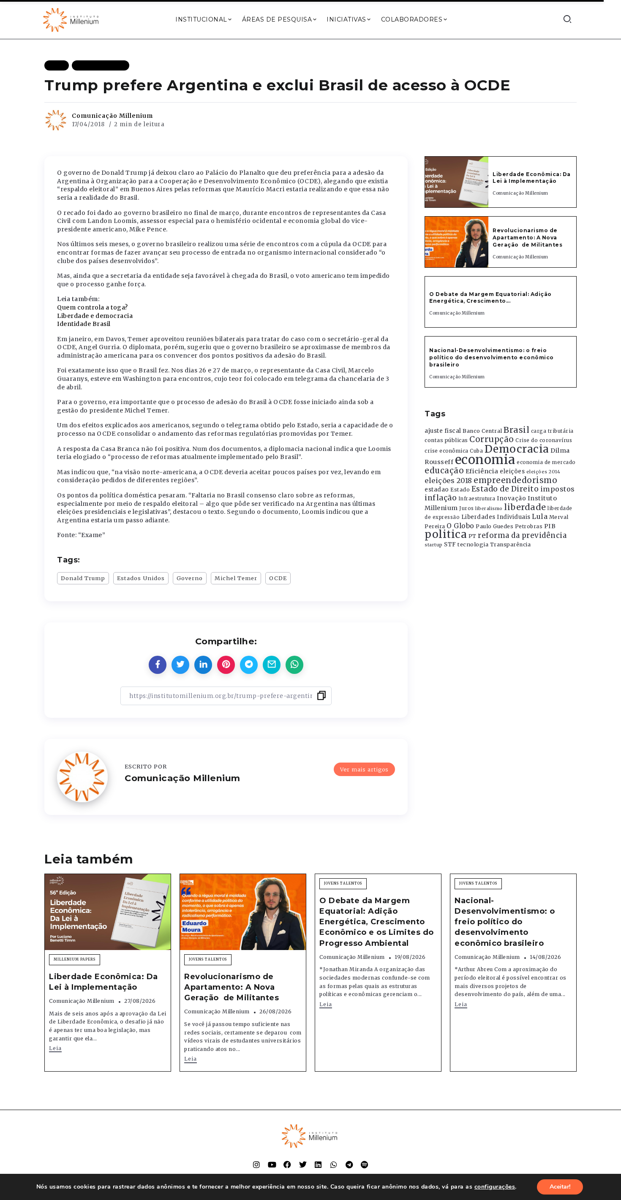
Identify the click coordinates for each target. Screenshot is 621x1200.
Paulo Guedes (494, 526)
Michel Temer (236, 578)
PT (472, 536)
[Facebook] (287, 1164)
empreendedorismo (515, 480)
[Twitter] (302, 1164)
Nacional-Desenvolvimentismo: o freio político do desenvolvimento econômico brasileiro (491, 357)
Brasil (516, 430)
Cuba (476, 451)
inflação (441, 497)
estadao (437, 489)
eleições (512, 471)
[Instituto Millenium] (72, 19)
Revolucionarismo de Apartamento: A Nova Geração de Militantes (528, 237)
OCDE (278, 578)
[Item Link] (456, 182)
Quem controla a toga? (92, 307)
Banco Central (482, 431)
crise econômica (446, 451)
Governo (190, 578)
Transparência (510, 544)
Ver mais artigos (364, 769)
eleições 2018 (448, 480)
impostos (557, 489)
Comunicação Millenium (112, 115)
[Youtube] (272, 1164)
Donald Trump (83, 578)
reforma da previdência (522, 535)
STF (450, 544)
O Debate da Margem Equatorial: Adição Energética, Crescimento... (490, 297)
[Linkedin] (318, 1164)
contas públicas (446, 440)
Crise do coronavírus (543, 440)
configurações (494, 1187)
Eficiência (482, 471)
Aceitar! (560, 1187)
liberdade (525, 507)
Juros (466, 508)
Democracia (517, 449)
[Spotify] (364, 1164)
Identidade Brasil (84, 324)
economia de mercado (546, 462)
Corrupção (491, 439)
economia (485, 459)
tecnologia (473, 544)
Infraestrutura (477, 499)
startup (434, 545)
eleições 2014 (543, 472)
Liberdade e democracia (95, 316)
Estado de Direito (505, 489)
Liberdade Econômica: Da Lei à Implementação (532, 178)
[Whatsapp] (333, 1164)
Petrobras (529, 526)
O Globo (460, 525)
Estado (460, 489)
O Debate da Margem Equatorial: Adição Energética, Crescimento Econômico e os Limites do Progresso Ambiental (376, 922)
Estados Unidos (141, 578)
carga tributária (552, 431)
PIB (550, 526)
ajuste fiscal (443, 430)
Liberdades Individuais (496, 517)
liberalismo (489, 508)
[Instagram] (256, 1164)
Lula (539, 516)
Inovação (511, 498)
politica (446, 534)
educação (444, 470)
